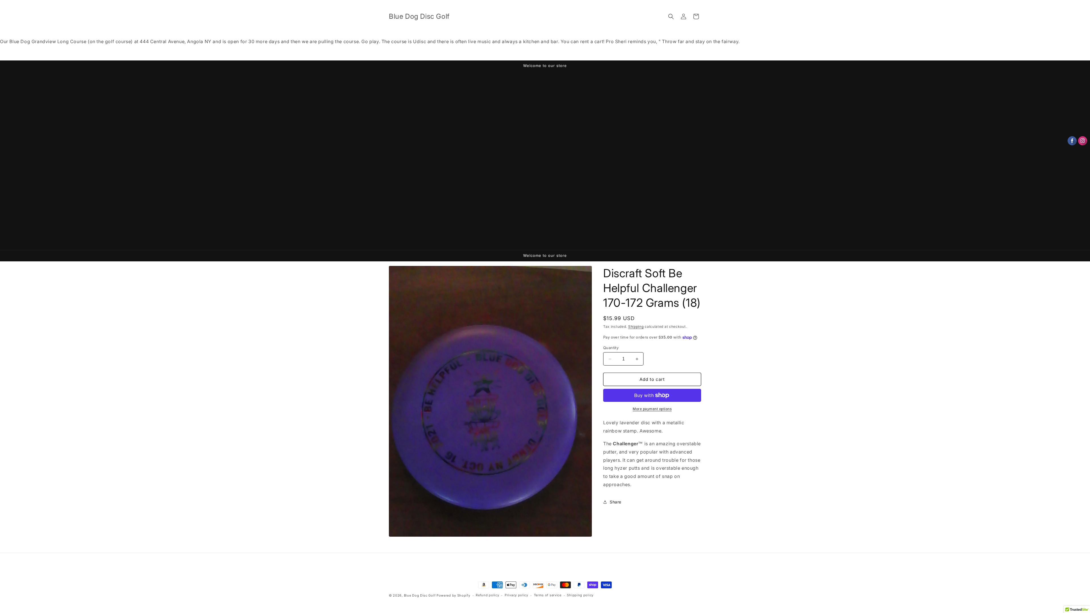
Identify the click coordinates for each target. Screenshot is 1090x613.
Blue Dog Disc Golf (420, 595)
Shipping (636, 326)
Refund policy (487, 595)
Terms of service (547, 595)
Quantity (611, 347)
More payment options (652, 409)
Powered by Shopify (453, 595)
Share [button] (615, 501)
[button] (671, 16)
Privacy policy (516, 595)
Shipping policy (580, 595)
